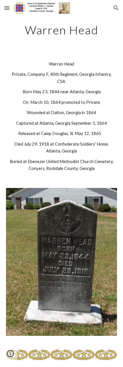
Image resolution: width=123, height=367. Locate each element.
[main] (61, 30)
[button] (7, 8)
